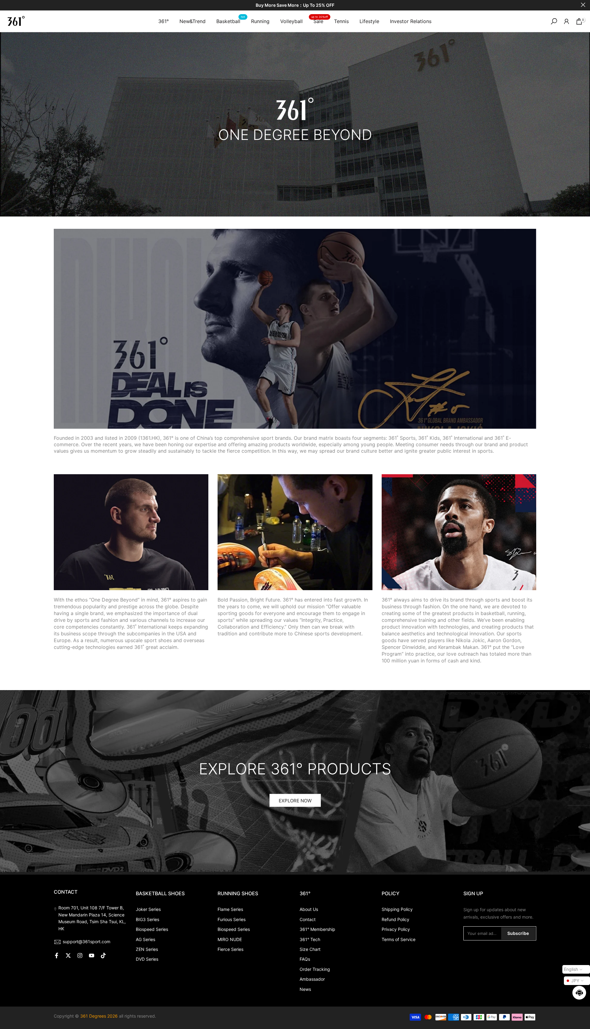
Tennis (341, 21)
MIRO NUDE (230, 939)
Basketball (230, 20)
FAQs (305, 959)
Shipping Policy (397, 909)
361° (163, 21)
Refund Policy (395, 919)
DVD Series (147, 959)
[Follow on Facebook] (56, 955)
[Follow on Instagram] (80, 955)
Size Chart (310, 949)
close (7, 4)
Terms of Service (398, 939)
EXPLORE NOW (295, 800)
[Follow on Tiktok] (103, 955)
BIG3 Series (147, 919)
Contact (308, 919)
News (305, 989)
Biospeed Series (152, 929)
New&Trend (192, 21)
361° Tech (310, 939)
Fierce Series (230, 949)
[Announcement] (295, 5)
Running (260, 21)
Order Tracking (315, 969)
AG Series (145, 939)
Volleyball (291, 21)
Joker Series (148, 909)
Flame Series (230, 909)
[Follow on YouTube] (91, 955)
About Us (309, 909)
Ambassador (312, 979)
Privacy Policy (396, 929)
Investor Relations (410, 21)
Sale (319, 20)
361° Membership (317, 929)
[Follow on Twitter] (68, 955)
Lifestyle (369, 21)
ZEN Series (147, 949)
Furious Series (232, 919)
